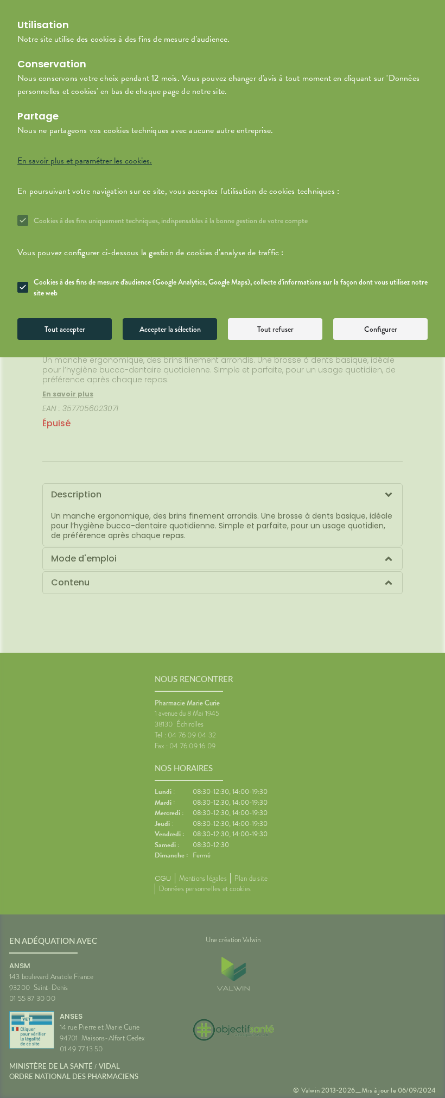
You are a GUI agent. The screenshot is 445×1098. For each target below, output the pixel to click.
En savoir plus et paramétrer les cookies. (84, 160)
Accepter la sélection (170, 329)
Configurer (380, 329)
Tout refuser (275, 329)
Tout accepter (64, 329)
